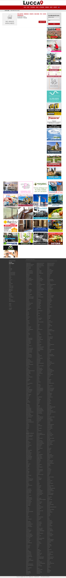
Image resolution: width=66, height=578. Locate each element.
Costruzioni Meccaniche (50, 355)
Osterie (27, 467)
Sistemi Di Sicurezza (50, 534)
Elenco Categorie (11, 263)
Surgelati (38, 544)
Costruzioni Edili (39, 355)
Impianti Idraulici (28, 410)
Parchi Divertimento (40, 470)
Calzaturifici (28, 323)
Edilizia (10, 303)
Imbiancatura (49, 405)
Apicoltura (48, 283)
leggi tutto (42, 22)
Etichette (38, 378)
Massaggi (48, 439)
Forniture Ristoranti (40, 390)
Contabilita (38, 350)
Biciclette (27, 313)
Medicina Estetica (39, 444)
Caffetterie (27, 320)
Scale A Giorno (39, 518)
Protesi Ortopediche (50, 494)
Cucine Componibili (40, 358)
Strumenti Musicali (29, 542)
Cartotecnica (38, 333)
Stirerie (38, 540)
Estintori (27, 378)
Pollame (38, 484)
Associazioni (39, 295)
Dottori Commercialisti (40, 365)
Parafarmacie (49, 469)
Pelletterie (27, 477)
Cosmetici (38, 354)
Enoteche (38, 374)
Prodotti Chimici (28, 491)
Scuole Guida (49, 524)
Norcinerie (48, 458)
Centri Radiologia (49, 338)
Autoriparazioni (28, 304)
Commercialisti (39, 344)
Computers (48, 345)
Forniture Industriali (29, 389)
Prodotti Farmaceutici (50, 490)
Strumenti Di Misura (50, 540)
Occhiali (48, 459)
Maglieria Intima (49, 435)
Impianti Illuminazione (40, 410)
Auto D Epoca (49, 298)
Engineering (49, 373)
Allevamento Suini (39, 280)
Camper (27, 325)
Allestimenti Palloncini (29, 279)
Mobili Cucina (49, 448)
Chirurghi (48, 339)
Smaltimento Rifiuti (29, 536)
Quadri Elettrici (39, 498)
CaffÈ (48, 319)
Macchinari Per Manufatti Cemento (30, 433)
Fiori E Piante (39, 385)
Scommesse (38, 519)
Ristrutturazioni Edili (40, 510)
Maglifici (27, 437)
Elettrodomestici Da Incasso (30, 370)
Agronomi (48, 275)
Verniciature (38, 564)
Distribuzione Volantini (29, 364)
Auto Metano (39, 299)
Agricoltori (48, 274)
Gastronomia (49, 395)
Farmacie (38, 380)
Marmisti (38, 439)
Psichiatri (27, 496)
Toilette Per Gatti (39, 553)
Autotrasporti (39, 305)
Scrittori (48, 519)
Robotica (27, 512)
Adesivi (48, 268)
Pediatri (48, 474)
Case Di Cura (28, 334)
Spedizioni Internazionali (40, 538)
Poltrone (48, 484)
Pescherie (48, 479)
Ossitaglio (38, 465)
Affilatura (38, 269)
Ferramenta (49, 380)
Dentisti (48, 359)
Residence (38, 500)
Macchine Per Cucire (50, 434)
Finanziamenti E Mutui (50, 383)
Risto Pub (27, 510)
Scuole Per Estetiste (29, 526)
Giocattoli (27, 400)
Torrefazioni (49, 553)
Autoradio (48, 303)
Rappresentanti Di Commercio (41, 499)
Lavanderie (38, 424)
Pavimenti (48, 473)
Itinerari (47, 7)
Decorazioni (28, 359)
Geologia (27, 398)
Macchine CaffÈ (49, 433)
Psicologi (38, 495)
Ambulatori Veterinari (50, 280)
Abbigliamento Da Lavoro (30, 264)
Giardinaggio (39, 399)
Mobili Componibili (39, 448)
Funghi (38, 394)
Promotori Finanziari (50, 493)
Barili (27, 310)
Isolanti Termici (39, 419)
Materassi (27, 441)
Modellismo (49, 449)
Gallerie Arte (28, 395)
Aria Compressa (39, 285)
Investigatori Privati (40, 418)
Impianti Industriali (50, 410)
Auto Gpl (27, 299)
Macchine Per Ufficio (29, 436)
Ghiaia (27, 399)
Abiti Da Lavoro (28, 266)
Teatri (48, 548)
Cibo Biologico (28, 340)
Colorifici (38, 343)
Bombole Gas (49, 315)
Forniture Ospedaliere (40, 389)
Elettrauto (48, 368)
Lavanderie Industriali (50, 424)
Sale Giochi (49, 514)
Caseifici (27, 335)
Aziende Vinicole (28, 308)
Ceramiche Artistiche (40, 339)
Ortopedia (48, 464)
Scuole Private (39, 525)
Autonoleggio (39, 303)
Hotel (28, 7)
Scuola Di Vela (28, 521)
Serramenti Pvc (49, 528)
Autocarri (27, 300)
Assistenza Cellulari (40, 294)
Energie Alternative (39, 373)
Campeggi (38, 324)
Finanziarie (28, 384)
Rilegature (27, 507)
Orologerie (27, 465)
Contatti (55, 7)
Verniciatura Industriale (29, 565)
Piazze (10, 291)
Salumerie (27, 516)
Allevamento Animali (40, 279)
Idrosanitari (28, 405)
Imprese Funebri (28, 414)
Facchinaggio (28, 379)
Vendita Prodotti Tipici (50, 563)
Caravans (38, 328)
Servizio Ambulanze (50, 530)
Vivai (27, 570)
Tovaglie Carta (39, 554)
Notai (27, 460)
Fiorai (48, 384)
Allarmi (48, 278)
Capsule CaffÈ (28, 328)
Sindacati (38, 534)
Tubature (27, 561)
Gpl (26, 403)
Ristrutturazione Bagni (29, 511)
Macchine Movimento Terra (41, 434)
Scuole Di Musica (49, 523)
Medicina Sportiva (50, 444)
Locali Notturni (39, 430)
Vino (48, 568)
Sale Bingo (38, 514)
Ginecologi (48, 399)
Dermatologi (38, 360)
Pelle (37, 475)
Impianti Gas (49, 409)
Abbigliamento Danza (40, 264)
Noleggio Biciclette (29, 457)
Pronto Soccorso (28, 495)
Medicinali (27, 446)
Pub (47, 495)
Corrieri (48, 353)
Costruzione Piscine (50, 354)
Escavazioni (49, 375)
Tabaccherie (28, 546)
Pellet (48, 475)
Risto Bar (48, 508)
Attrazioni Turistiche (12, 272)
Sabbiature (38, 513)
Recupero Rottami (29, 501)
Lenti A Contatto (39, 428)
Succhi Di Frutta (39, 543)
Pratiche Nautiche (29, 490)
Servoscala (27, 532)
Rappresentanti (28, 500)
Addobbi (38, 268)
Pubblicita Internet (29, 497)
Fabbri (48, 378)
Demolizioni (38, 359)
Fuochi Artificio (49, 394)
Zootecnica (38, 573)
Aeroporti (27, 269)
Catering (38, 335)
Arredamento (39, 286)
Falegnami (27, 380)
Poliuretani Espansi (29, 485)
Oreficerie (38, 463)
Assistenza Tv (28, 295)
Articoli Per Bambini (40, 290)
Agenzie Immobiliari (12, 301)
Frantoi (27, 393)
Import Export (28, 413)
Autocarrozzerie (39, 300)
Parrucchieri (11, 283)
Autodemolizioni (49, 300)
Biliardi (48, 313)
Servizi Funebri (28, 531)
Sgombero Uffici (49, 533)
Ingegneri (38, 415)
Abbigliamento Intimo (29, 265)
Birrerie (27, 315)
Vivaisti (48, 569)
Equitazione (28, 375)
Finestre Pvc (38, 384)
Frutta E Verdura (28, 394)
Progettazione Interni (40, 493)
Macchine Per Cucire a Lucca (30, 259)
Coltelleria (48, 343)
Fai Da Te (38, 379)
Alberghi (27, 276)
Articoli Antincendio (50, 288)
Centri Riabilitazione (29, 339)
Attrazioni (41, 7)
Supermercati (28, 545)
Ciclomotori (38, 340)
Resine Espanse (28, 502)
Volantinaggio (28, 571)
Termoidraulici (39, 550)
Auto (37, 298)
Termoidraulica (28, 551)
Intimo (27, 418)
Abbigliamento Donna (50, 264)
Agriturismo (11, 290)
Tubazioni (38, 560)
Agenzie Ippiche (39, 271)
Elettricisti (27, 369)
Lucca (25, 7)
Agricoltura (28, 275)
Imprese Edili (49, 413)
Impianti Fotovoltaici (40, 409)
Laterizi (27, 423)
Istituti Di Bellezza (50, 419)
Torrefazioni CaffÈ (29, 555)
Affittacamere (49, 269)
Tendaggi (38, 549)
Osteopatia (49, 465)
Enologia (27, 374)
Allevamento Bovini (50, 279)
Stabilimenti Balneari (50, 539)
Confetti (48, 348)
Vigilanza (38, 568)
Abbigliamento (28, 263)
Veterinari (48, 564)
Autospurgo (28, 305)
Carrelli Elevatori (49, 329)
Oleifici (27, 462)
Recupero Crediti (49, 499)
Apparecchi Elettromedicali (41, 284)
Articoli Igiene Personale (40, 289)
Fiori (27, 385)
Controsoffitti (49, 350)
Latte (37, 423)
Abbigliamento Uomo (50, 265)
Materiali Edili (28, 442)
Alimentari (38, 276)
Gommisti (10, 308)
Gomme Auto (49, 400)
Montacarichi (28, 451)
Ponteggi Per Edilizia (50, 485)
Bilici (37, 314)
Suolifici (48, 543)
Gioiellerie (38, 400)
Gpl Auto (38, 403)
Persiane (48, 478)
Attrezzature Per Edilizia (29, 298)
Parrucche (27, 472)
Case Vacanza (49, 334)
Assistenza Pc (49, 294)
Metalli (27, 447)
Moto (37, 450)
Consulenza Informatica (50, 349)
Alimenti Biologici (39, 278)
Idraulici (48, 404)
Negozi (10, 282)
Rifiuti (27, 506)
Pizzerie (10, 277)
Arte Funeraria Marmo (40, 288)
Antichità (48, 281)
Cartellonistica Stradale (50, 330)
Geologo (38, 398)
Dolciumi (27, 365)
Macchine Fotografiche (29, 435)
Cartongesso (28, 333)
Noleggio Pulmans (39, 458)
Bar (37, 309)
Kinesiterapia (39, 420)
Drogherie (48, 365)
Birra (48, 314)
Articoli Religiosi (49, 290)
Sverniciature (49, 544)
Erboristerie (38, 375)
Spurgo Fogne (28, 540)
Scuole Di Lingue (39, 523)
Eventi (51, 7)
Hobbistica (27, 404)
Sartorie (27, 517)
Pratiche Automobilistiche (51, 488)
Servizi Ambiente (28, 530)
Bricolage (48, 318)
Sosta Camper (28, 537)
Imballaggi (38, 405)
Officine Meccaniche (50, 460)
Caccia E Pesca (39, 319)
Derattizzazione (28, 360)
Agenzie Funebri (39, 270)
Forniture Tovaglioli (50, 390)
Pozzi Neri (38, 488)
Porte (27, 487)
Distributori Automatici (40, 363)
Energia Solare (28, 373)
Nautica (38, 453)
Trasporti (27, 557)
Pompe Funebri (39, 485)
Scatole (48, 518)
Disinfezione (28, 363)
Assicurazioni (49, 293)
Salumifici (48, 515)
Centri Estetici (39, 338)
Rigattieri (48, 505)
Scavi (27, 520)
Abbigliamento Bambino (51, 263)
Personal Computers (29, 480)
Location (48, 430)
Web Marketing (28, 572)
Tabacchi (38, 545)
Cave (48, 335)
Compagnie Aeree (28, 345)
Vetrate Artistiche (39, 565)
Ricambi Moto (28, 505)
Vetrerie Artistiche (29, 567)
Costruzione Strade (29, 355)
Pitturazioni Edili (49, 480)
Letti (27, 429)
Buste (27, 319)
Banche (48, 308)
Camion (27, 324)
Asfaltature (28, 293)
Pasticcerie (10, 279)
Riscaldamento (39, 508)
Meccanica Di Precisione (40, 443)
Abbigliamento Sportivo (40, 265)
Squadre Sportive (39, 539)
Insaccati (48, 415)
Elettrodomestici (49, 369)
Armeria (27, 286)
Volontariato (39, 570)
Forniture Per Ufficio (29, 390)
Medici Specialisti (28, 445)
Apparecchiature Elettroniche (51, 284)
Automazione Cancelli (29, 303)
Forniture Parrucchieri (50, 389)
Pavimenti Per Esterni (40, 474)
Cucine (27, 358)
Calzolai (48, 323)
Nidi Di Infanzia (39, 455)
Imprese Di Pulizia (39, 413)
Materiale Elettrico (39, 440)
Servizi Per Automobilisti (40, 530)
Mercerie (48, 445)
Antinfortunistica (28, 283)
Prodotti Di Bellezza (40, 490)
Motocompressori (29, 452)
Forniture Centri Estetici (50, 388)
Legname (27, 428)
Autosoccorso (49, 304)
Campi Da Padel (49, 325)
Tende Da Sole (49, 549)
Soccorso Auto (39, 535)
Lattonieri (27, 424)
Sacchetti (48, 513)
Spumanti (48, 538)
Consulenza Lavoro (29, 350)
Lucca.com (7, 10)
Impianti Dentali (49, 408)
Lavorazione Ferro (39, 425)
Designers (48, 360)
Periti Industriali (39, 478)
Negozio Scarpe (49, 454)
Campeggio (49, 324)
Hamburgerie (49, 403)
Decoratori (48, 358)
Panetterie (48, 468)
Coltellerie (27, 344)
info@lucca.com (30, 576)
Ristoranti (32, 7)
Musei (37, 7)
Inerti (37, 414)
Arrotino (27, 288)
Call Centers (49, 320)
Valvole (27, 562)
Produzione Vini (28, 492)
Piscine (38, 480)
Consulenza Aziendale (40, 349)
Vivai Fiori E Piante (39, 569)
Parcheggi (27, 471)
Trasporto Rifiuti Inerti (40, 558)
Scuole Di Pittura (28, 525)
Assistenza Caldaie (29, 294)
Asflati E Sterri (39, 293)
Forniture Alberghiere (40, 388)
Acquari (48, 266)
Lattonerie (48, 423)
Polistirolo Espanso (50, 483)
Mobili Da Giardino (29, 450)
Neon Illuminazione (29, 456)
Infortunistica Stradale (29, 415)
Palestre (38, 468)
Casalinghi (48, 333)
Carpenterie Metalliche (29, 329)
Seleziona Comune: (51, 17)
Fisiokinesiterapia (50, 385)
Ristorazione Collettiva (50, 509)
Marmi (27, 440)
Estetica (10, 305)
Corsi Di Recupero (28, 354)
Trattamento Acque (50, 558)
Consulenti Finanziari (29, 349)
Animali (27, 281)
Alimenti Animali (28, 278)
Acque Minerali (28, 268)
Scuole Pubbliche (49, 525)
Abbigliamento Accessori (40, 263)
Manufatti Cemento (40, 438)
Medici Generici (49, 443)
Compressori (39, 345)
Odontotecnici (39, 460)
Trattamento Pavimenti (29, 560)
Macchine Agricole (39, 433)
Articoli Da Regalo (29, 289)
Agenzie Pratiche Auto (29, 273)
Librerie (38, 429)
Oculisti (27, 461)
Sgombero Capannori (40, 533)
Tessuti (48, 550)
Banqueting (28, 309)
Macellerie (38, 435)
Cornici (38, 353)
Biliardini (27, 314)
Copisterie (27, 353)
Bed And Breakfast (39, 310)
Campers (38, 325)
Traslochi (48, 555)
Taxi (37, 548)
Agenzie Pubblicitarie (40, 273)
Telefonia (27, 550)
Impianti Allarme (28, 408)
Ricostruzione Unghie (50, 504)
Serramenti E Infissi (40, 528)
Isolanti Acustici (28, 419)
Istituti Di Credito (28, 420)
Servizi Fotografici (50, 529)
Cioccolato (48, 340)
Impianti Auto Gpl (39, 408)
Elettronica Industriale (50, 370)
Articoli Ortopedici (50, 289)
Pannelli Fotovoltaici (40, 469)
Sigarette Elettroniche (29, 535)
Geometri (48, 398)
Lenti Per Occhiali (49, 428)
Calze (37, 323)
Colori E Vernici (28, 343)
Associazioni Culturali (50, 295)
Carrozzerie (28, 330)
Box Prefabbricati (39, 318)
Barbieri (48, 309)
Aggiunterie (28, 274)
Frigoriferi (38, 393)
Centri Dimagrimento (29, 338)
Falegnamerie (49, 379)
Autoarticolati (49, 299)
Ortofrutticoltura (39, 464)
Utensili (48, 560)
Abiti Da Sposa (39, 266)
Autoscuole (38, 304)
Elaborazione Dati (39, 368)
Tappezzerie (28, 547)
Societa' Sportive (49, 535)
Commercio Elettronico (50, 344)
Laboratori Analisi (50, 420)
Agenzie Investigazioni (29, 271)
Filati (37, 383)
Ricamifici (38, 504)
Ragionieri (48, 498)
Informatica (49, 414)
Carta (37, 330)
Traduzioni (38, 555)
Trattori (38, 559)
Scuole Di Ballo (49, 520)
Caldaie (38, 320)
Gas (37, 395)
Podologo (38, 483)
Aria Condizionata (50, 285)
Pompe (27, 486)
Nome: (49, 20)
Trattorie (48, 559)
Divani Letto (49, 364)
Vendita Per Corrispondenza (41, 563)
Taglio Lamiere (49, 545)
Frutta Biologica (49, 393)
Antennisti (38, 281)
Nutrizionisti (38, 459)
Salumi (38, 515)
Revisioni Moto (39, 503)
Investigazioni (49, 418)
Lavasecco (27, 425)
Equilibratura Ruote (50, 374)
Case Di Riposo (39, 334)
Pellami (27, 476)
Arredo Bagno (49, 286)
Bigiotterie (38, 313)
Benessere (10, 293)
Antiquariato (39, 283)
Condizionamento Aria (29, 348)
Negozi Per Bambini (40, 454)
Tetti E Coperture (28, 552)
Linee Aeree (49, 429)
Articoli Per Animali (29, 290)
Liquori (27, 430)
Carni (48, 328)
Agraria (38, 274)
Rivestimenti (49, 510)
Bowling (27, 318)
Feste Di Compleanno (29, 383)
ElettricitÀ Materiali (40, 369)
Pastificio (38, 473)
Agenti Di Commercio (29, 270)
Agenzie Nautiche (49, 271)
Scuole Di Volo (39, 524)
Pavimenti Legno (28, 475)
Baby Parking (39, 308)
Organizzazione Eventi (50, 463)
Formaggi (27, 388)
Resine (48, 500)
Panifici (27, 470)
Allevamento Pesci (29, 280)
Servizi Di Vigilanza (39, 529)
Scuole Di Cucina (28, 522)
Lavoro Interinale (49, 425)
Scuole (10, 304)
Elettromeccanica (39, 370)
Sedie (27, 527)
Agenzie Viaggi (49, 273)
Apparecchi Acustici (29, 284)
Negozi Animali (28, 455)
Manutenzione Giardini (50, 438)
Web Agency (49, 570)
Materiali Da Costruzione (51, 440)
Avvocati (48, 305)
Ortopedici (27, 466)
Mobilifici (38, 449)
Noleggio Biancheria (50, 455)
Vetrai (27, 566)
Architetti (27, 285)
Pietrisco (27, 481)
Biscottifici (38, 315)
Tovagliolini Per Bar (29, 556)
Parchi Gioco (49, 470)
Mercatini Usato (39, 445)
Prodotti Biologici (50, 489)
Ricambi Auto (49, 503)
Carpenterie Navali (39, 329)
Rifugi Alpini (38, 505)
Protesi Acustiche (39, 494)
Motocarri (48, 450)
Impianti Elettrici (28, 409)
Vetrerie (48, 565)
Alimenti (48, 276)
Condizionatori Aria (40, 348)
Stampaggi (28, 541)
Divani (38, 364)
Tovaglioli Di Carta (50, 554)
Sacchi (27, 515)
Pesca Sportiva (39, 479)
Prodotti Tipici (11, 287)
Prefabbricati (39, 489)
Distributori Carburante (50, 363)
